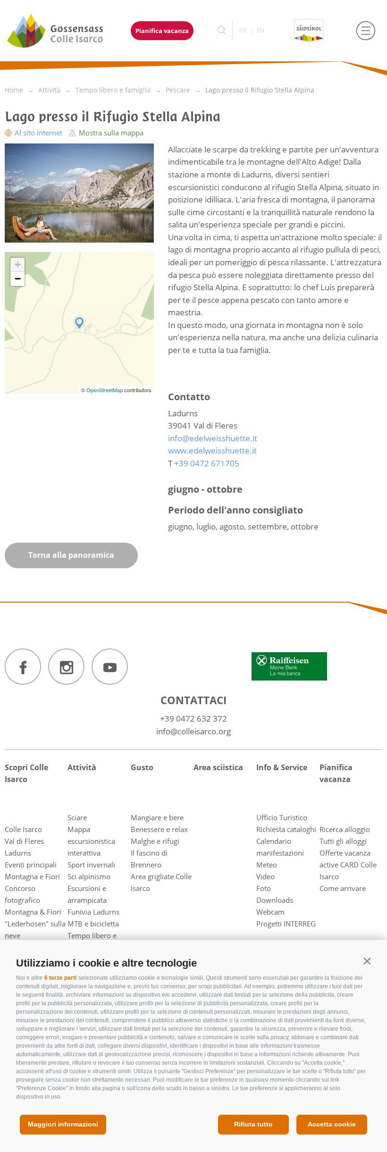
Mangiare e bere (157, 817)
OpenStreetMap (105, 390)
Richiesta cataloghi (286, 829)
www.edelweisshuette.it (212, 450)
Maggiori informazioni (63, 1124)
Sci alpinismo (88, 876)
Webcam (270, 912)
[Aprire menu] (365, 30)
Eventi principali (31, 864)
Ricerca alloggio (345, 829)
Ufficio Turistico (281, 817)
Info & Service (281, 767)
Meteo (266, 864)
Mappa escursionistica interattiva (91, 841)
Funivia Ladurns (93, 912)
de (243, 30)
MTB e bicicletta (93, 923)
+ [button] (18, 264)
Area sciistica (218, 767)
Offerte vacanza (345, 853)
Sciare (77, 817)
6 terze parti (60, 978)
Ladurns (18, 853)
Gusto (142, 767)
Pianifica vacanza (162, 30)
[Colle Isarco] (60, 30)
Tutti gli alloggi (343, 841)
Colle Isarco (23, 829)
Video (265, 876)
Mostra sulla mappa (110, 132)
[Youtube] (110, 666)
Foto (263, 888)
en (260, 30)
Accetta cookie (332, 1124)
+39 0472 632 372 (193, 718)
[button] (367, 961)
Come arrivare (343, 888)
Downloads (274, 900)
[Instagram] (66, 666)
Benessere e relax (159, 829)
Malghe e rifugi (155, 841)
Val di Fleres (24, 841)
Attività (81, 767)
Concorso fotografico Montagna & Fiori (33, 900)
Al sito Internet (38, 132)
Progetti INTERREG (286, 923)
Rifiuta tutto (253, 1124)
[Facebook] (23, 666)
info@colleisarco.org (193, 731)
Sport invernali (91, 864)
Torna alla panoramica (71, 555)
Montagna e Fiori (32, 876)
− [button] (18, 279)
